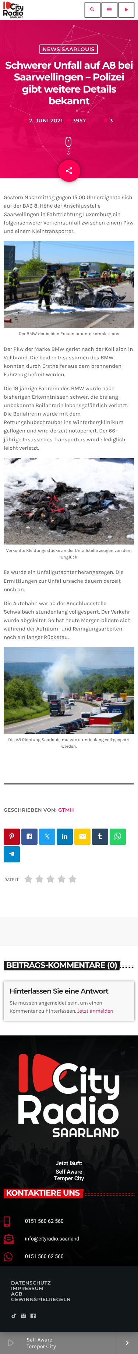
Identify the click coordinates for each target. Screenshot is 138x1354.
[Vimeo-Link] (13, 9)
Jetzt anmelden (95, 1011)
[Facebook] (33, 1316)
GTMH (66, 810)
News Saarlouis (69, 49)
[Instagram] (23, 1316)
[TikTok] (14, 1316)
